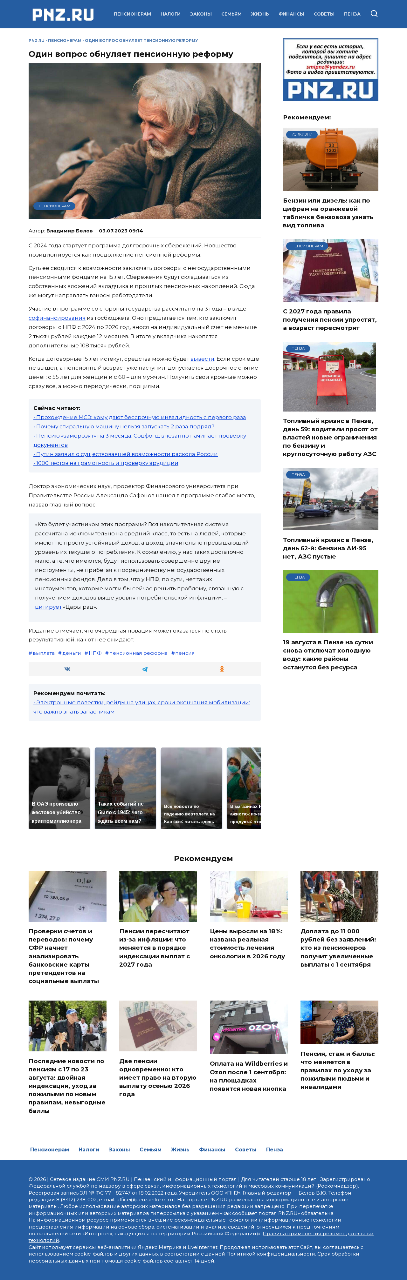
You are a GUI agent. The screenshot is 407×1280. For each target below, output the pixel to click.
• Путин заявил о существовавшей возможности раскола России (125, 454)
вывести (202, 359)
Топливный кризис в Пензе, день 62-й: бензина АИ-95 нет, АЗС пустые (328, 548)
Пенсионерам (132, 14)
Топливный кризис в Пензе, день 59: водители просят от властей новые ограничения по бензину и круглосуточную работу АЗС (330, 437)
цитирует (48, 607)
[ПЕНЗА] (329, 407)
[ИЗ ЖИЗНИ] (330, 187)
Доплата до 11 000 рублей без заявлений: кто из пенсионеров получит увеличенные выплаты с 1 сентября (338, 948)
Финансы (291, 14)
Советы (324, 14)
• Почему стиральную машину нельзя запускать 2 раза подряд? (123, 426)
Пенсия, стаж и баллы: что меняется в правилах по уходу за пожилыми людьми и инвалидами (337, 1070)
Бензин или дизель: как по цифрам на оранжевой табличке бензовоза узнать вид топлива (328, 213)
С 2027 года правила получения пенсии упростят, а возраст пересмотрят (330, 319)
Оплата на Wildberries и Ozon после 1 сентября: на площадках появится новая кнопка (249, 1076)
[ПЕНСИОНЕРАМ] (330, 298)
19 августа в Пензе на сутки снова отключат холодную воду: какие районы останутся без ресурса (328, 655)
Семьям (231, 14)
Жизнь (260, 14)
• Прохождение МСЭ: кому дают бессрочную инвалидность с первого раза (139, 417)
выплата (44, 653)
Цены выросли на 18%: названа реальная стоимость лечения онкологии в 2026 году (247, 944)
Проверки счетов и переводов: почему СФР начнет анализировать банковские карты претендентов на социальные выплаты (64, 956)
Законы (201, 14)
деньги (71, 653)
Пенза (352, 14)
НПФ (95, 653)
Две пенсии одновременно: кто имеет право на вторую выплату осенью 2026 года (158, 1077)
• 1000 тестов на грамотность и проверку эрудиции (105, 463)
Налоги (171, 14)
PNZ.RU (37, 40)
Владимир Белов (69, 231)
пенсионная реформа (138, 653)
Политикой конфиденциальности (270, 1254)
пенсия (185, 653)
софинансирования (57, 318)
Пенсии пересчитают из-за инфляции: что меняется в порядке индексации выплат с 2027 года (154, 948)
